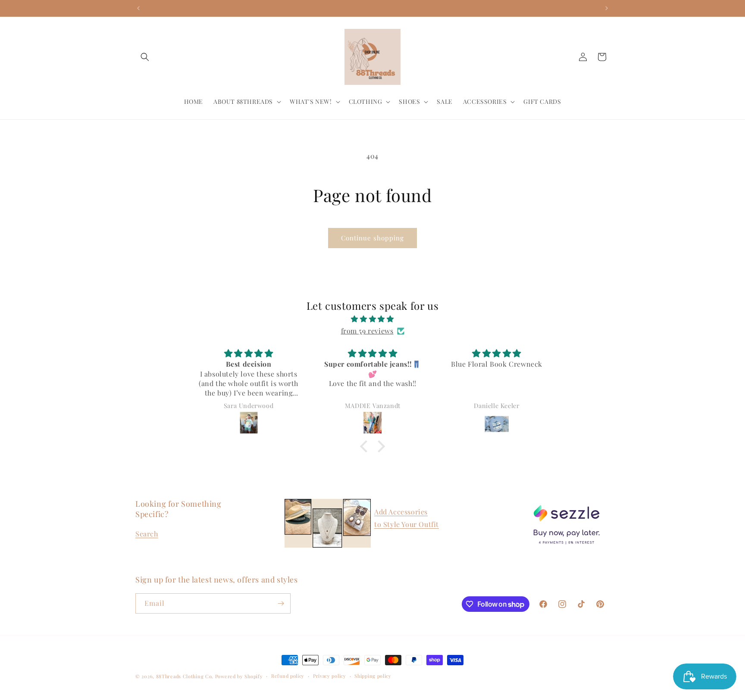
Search (146, 533)
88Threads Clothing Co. (184, 676)
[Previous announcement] (138, 8)
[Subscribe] (280, 603)
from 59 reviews (367, 330)
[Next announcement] (606, 8)
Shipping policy (372, 676)
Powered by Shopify (239, 676)
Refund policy (287, 676)
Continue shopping (372, 238)
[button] (144, 56)
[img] (372, 318)
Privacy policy (329, 676)
